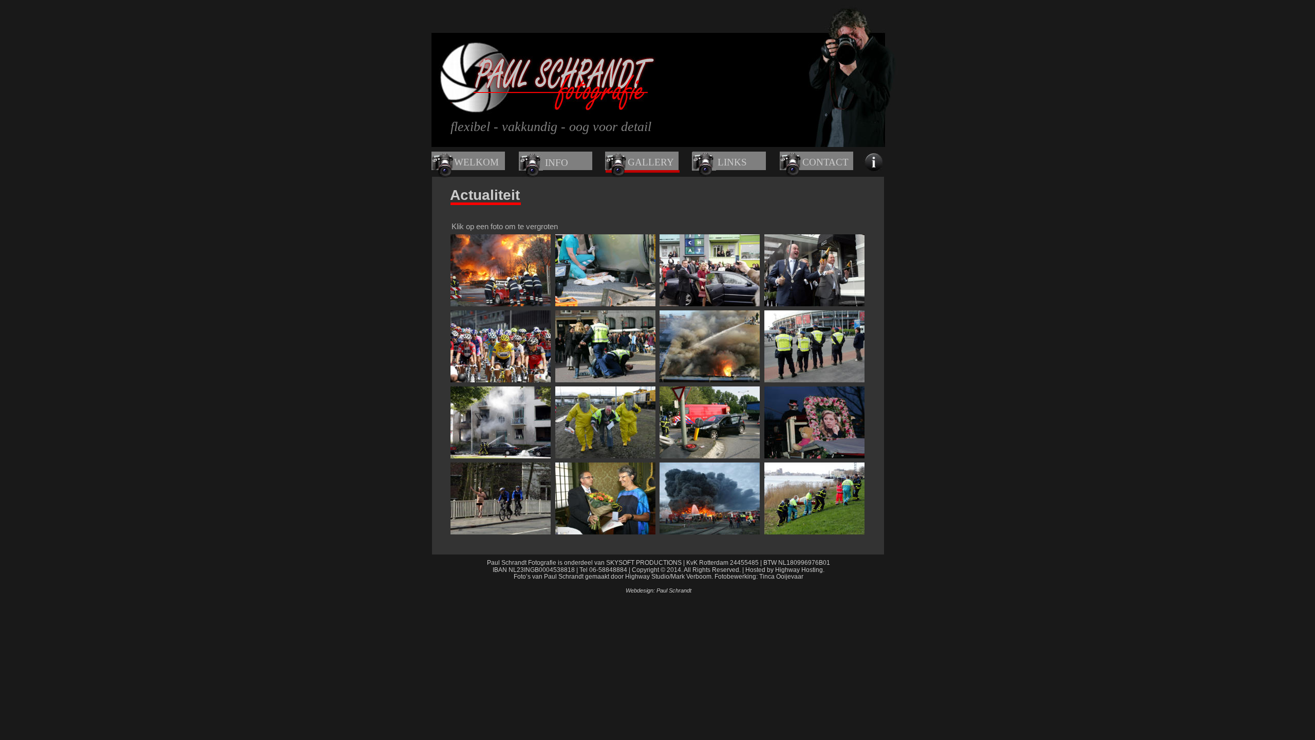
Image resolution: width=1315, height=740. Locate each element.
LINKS (732, 162)
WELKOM (476, 162)
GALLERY (651, 162)
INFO (556, 162)
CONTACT (825, 162)
